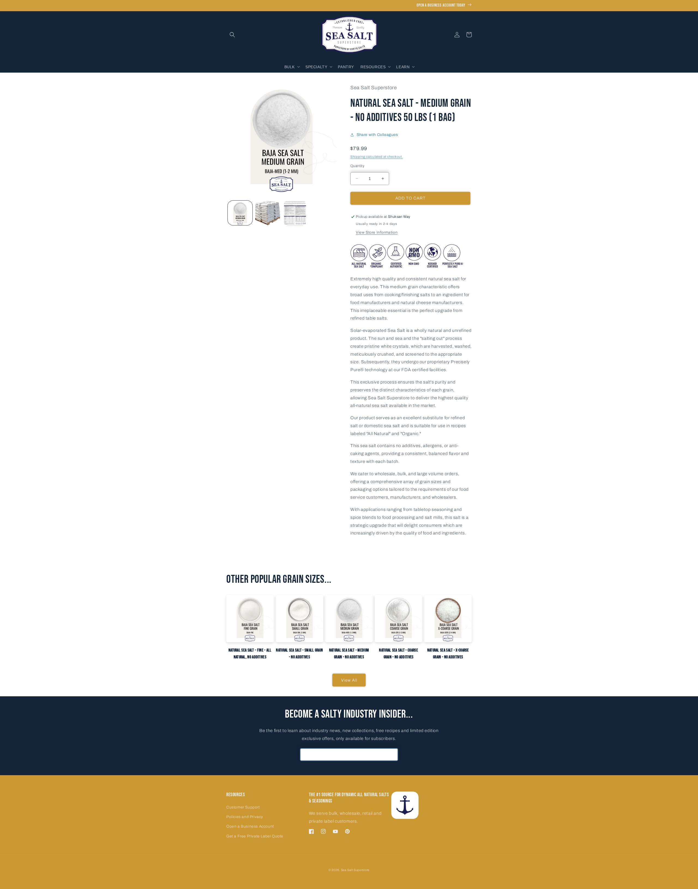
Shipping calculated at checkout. (376, 157)
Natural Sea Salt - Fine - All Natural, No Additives (250, 654)
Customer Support (243, 807)
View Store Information (377, 232)
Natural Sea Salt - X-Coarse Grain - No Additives (448, 654)
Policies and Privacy (244, 817)
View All (349, 680)
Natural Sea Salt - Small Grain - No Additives (299, 654)
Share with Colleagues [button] (377, 135)
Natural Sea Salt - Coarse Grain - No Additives (398, 654)
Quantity (357, 166)
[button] (232, 35)
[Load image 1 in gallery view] (240, 213)
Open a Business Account (250, 826)
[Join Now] (392, 754)
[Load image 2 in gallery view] (267, 213)
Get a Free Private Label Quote (254, 836)
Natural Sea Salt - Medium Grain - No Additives (349, 654)
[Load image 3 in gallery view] (295, 213)
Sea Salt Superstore (355, 870)
